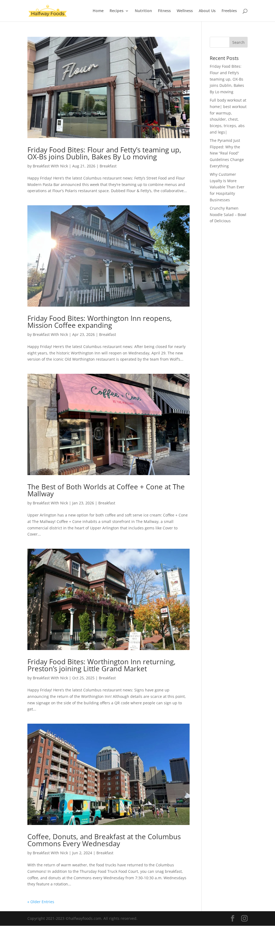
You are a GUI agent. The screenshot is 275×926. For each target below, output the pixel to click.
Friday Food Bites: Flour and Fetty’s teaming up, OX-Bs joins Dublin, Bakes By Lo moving (104, 153)
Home (98, 11)
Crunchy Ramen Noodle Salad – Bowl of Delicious (228, 215)
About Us (207, 11)
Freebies (229, 11)
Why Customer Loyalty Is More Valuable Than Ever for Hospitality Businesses (227, 187)
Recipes (117, 11)
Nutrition (143, 11)
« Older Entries (40, 901)
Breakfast (108, 165)
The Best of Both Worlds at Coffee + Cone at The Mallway (106, 490)
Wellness (185, 11)
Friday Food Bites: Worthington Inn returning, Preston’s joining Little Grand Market (101, 665)
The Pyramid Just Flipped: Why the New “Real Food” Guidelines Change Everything (227, 153)
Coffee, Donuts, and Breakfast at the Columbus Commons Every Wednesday (104, 840)
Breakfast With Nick (50, 165)
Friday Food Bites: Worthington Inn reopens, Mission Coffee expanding (99, 321)
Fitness (164, 11)
